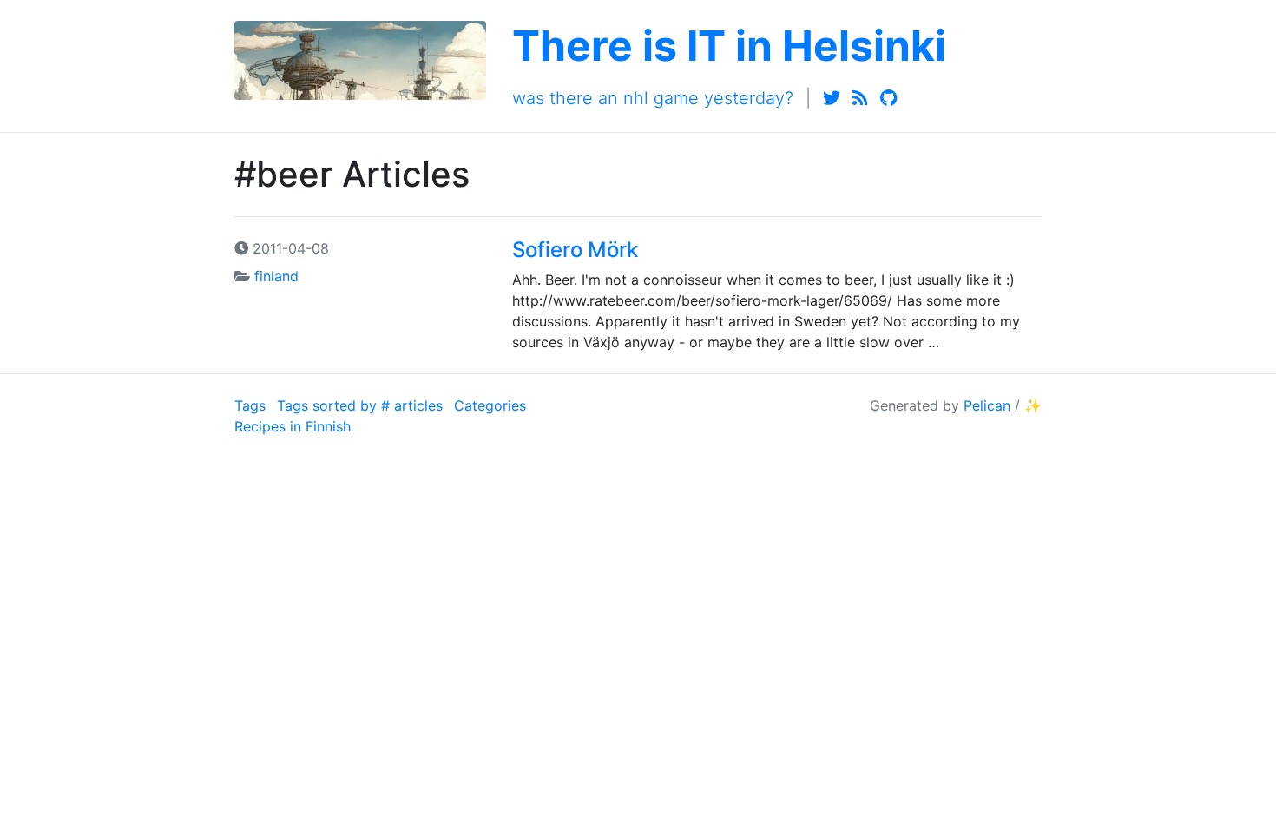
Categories (490, 405)
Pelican (987, 405)
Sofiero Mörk (575, 249)
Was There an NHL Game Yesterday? (652, 98)
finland (276, 276)
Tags (250, 405)
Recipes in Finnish (292, 426)
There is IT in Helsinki (729, 45)
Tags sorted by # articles (360, 405)
